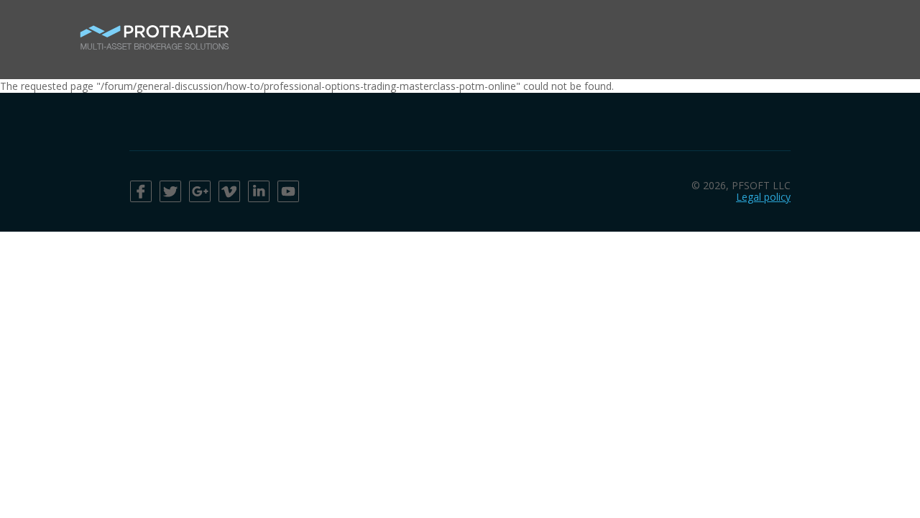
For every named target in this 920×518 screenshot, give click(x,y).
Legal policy (763, 197)
